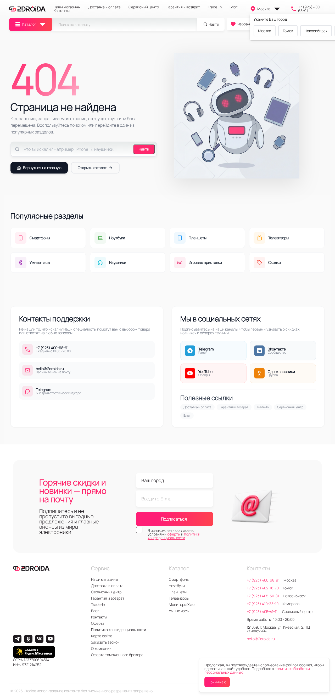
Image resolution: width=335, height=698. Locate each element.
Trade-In (215, 7)
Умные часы (179, 610)
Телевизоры (179, 598)
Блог (233, 7)
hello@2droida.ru (261, 638)
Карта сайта (101, 635)
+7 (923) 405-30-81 (263, 595)
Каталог (29, 24)
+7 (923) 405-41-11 (262, 611)
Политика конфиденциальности (118, 629)
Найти (144, 149)
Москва (263, 8)
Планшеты (178, 591)
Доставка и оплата (104, 7)
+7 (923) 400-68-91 (309, 9)
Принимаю (217, 681)
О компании (101, 648)
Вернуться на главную (42, 167)
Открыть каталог (92, 167)
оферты (174, 534)
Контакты (62, 11)
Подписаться (174, 519)
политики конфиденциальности (174, 536)
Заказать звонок (105, 642)
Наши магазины (67, 7)
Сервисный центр (144, 7)
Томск (288, 30)
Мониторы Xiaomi (183, 604)
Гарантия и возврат (183, 7)
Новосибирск (316, 30)
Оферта (97, 623)
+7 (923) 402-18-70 (263, 587)
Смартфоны (179, 579)
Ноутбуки (177, 585)
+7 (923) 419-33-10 (262, 603)
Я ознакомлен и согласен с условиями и (174, 534)
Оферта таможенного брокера (117, 654)
